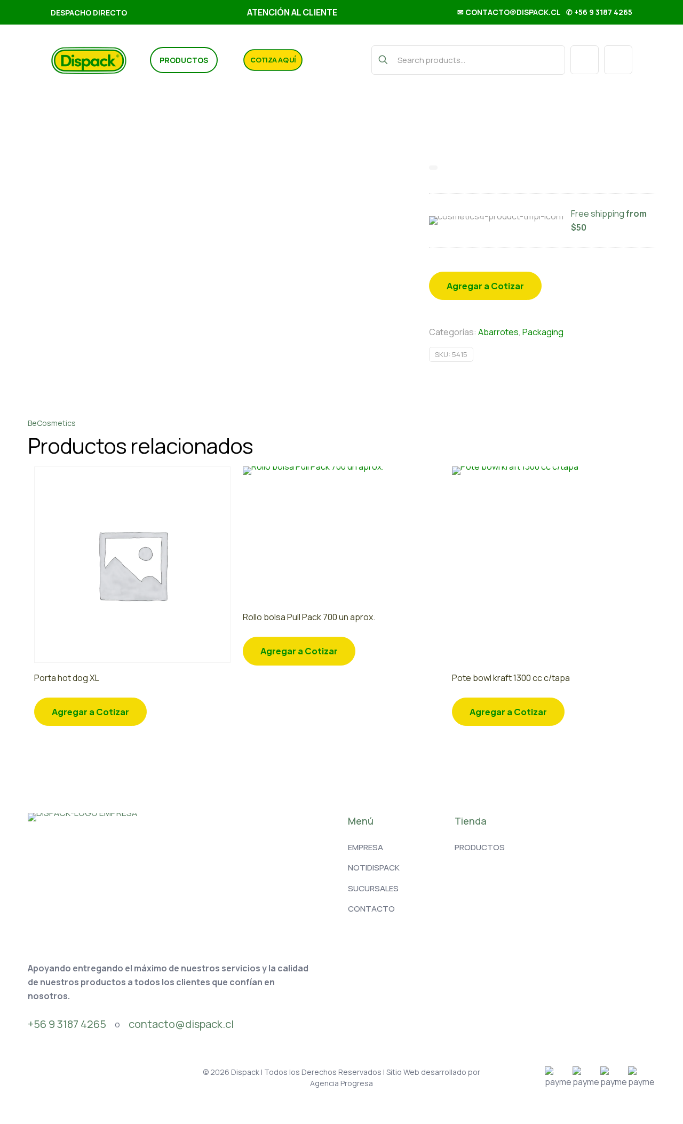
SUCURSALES (373, 888)
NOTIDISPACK (374, 867)
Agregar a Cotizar (485, 285)
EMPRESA (365, 847)
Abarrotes (498, 332)
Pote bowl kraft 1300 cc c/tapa (511, 678)
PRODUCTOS (480, 847)
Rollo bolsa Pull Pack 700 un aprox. (309, 617)
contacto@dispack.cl (181, 1024)
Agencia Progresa (341, 1083)
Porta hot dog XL (66, 678)
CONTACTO (371, 908)
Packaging (542, 332)
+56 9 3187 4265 (67, 1024)
